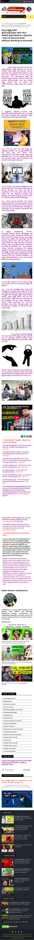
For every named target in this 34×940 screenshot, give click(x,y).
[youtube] (29, 1)
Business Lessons (8, 707)
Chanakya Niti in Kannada (10, 743)
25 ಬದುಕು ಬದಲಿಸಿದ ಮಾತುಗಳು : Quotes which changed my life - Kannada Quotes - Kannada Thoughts (20, 917)
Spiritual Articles (8, 718)
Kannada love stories (9, 704)
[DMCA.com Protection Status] (10, 928)
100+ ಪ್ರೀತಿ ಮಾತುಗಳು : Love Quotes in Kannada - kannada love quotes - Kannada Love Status (19, 910)
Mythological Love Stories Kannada (13, 729)
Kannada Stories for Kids (10, 737)
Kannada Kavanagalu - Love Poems (13, 709)
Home (3, 23)
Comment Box (7, 740)
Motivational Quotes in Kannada (12, 720)
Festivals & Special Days (10, 723)
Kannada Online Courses (10, 745)
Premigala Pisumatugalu (10, 712)
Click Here (5, 449)
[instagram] (31, 1)
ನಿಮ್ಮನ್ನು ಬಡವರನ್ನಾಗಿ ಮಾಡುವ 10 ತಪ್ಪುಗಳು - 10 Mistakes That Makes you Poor (22, 880)
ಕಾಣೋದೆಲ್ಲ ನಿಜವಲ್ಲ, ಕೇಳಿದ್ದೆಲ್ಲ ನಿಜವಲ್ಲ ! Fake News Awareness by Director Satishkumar (17, 662)
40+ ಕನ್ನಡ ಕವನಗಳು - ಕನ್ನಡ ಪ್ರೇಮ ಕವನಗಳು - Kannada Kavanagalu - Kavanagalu (20, 903)
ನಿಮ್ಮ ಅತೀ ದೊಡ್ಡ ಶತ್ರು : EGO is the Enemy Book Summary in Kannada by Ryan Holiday (23, 861)
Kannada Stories (8, 715)
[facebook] (24, 1)
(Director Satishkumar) (22, 493)
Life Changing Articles (11, 23)
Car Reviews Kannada (9, 751)
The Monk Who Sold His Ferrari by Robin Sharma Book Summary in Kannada (23, 827)
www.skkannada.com (9, 521)
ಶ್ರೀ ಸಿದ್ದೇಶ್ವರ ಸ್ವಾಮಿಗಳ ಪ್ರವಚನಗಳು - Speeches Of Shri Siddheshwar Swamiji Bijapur (23, 818)
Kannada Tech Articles (9, 748)
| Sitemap (21, 938)
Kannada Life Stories (9, 726)
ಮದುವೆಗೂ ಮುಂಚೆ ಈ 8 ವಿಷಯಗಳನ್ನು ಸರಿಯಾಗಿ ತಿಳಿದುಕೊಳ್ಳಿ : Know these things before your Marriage (15, 642)
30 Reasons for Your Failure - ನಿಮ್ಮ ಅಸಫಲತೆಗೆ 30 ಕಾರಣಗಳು (14, 683)
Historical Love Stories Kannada (12, 734)
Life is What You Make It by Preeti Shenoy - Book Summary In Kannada (22, 837)
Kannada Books (7, 701)
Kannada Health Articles (10, 731)
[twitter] (26, 1)
